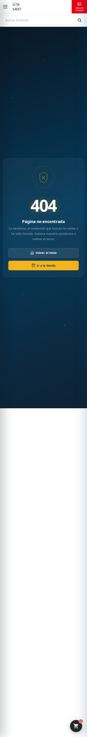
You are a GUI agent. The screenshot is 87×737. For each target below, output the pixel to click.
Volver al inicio (46, 253)
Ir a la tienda (46, 265)
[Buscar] (79, 20)
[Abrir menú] (5, 6)
